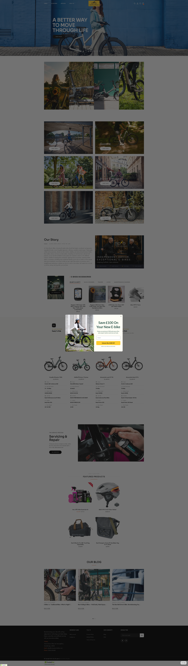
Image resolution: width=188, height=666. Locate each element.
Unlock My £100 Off (108, 343)
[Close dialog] (121, 316)
